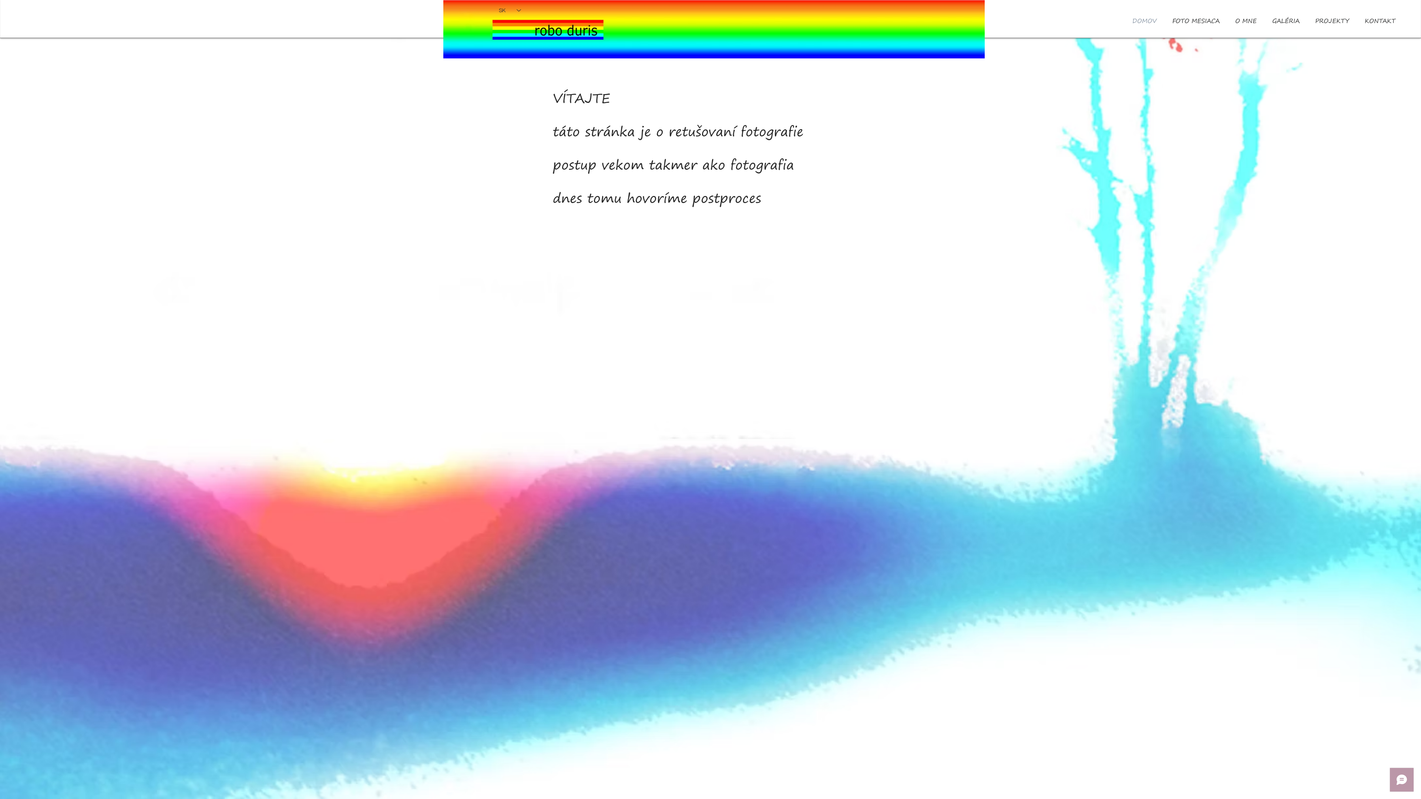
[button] (1245, 20)
